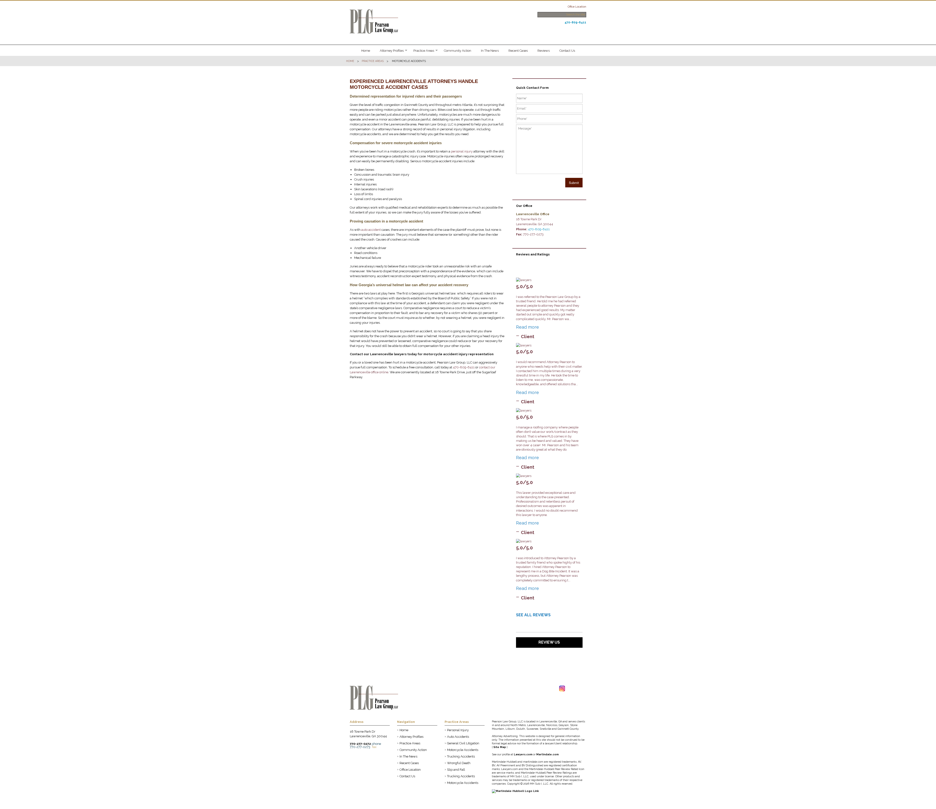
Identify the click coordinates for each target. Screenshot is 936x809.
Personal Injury (458, 730)
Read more (527, 327)
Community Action (457, 50)
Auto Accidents (458, 736)
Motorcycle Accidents (462, 750)
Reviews (543, 50)
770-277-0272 (360, 744)
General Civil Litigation (463, 743)
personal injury (462, 151)
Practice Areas (423, 50)
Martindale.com (547, 754)
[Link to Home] (374, 21)
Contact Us (567, 50)
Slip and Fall (456, 769)
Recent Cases (518, 50)
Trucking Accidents (461, 756)
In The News (490, 50)
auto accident (371, 230)
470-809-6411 (575, 22)
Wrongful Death (458, 763)
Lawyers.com (523, 754)
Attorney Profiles (392, 50)
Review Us (549, 642)
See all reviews (533, 615)
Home (365, 50)
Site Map (499, 747)
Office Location (577, 6)
